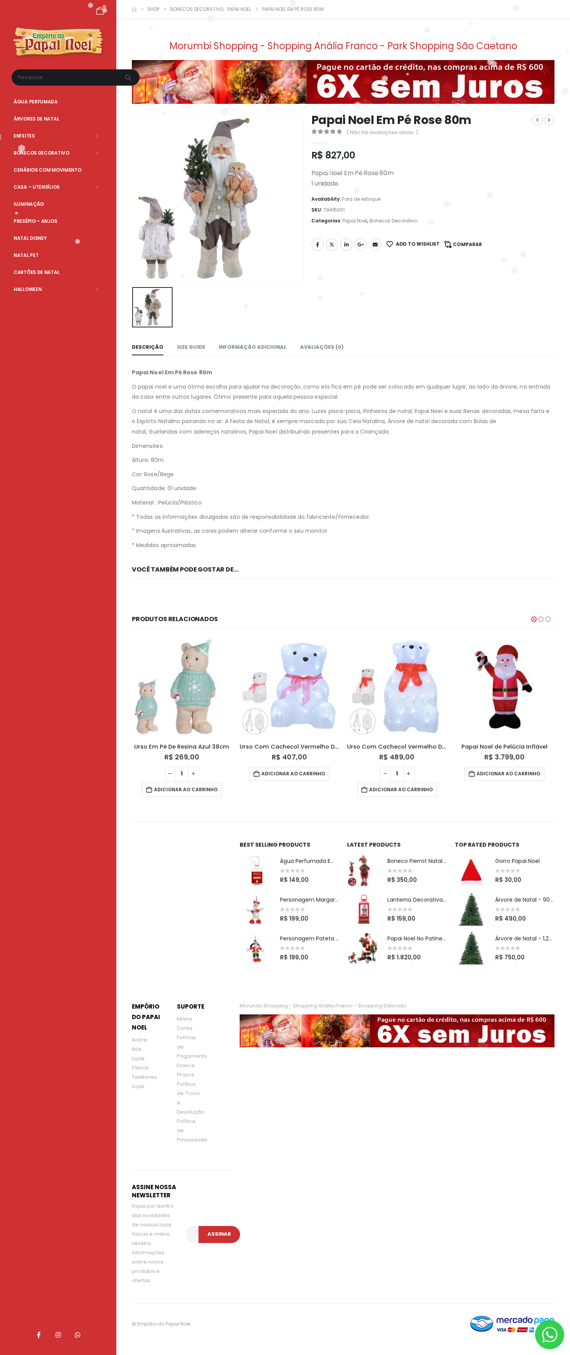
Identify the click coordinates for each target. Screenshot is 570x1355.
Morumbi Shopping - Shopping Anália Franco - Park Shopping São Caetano (343, 46)
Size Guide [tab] (191, 347)
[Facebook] (39, 1335)
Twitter (332, 244)
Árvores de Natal (36, 118)
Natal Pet (26, 255)
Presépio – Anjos (35, 221)
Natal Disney (30, 238)
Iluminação (29, 204)
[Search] (129, 77)
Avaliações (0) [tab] (322, 347)
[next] (549, 120)
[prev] (537, 120)
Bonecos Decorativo (41, 153)
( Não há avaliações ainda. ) (382, 132)
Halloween (27, 289)
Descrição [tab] (147, 347)
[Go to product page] (182, 687)
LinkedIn (346, 244)
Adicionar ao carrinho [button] (186, 773)
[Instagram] (58, 1335)
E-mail (375, 244)
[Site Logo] (58, 42)
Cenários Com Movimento (47, 170)
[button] (533, 619)
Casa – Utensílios (37, 187)
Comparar (467, 244)
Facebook (317, 244)
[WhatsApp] (77, 1335)
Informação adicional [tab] (253, 347)
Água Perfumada (36, 101)
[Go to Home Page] (134, 9)
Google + (360, 244)
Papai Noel (354, 220)
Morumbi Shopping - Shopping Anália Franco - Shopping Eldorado (323, 1005)
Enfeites (24, 136)
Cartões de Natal (36, 272)
